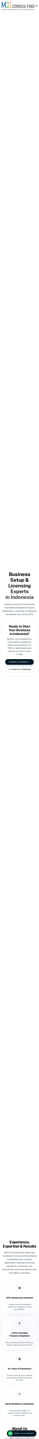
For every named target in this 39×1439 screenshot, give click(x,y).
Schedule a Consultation (18, 662)
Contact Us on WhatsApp (21, 669)
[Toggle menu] (36, 6)
